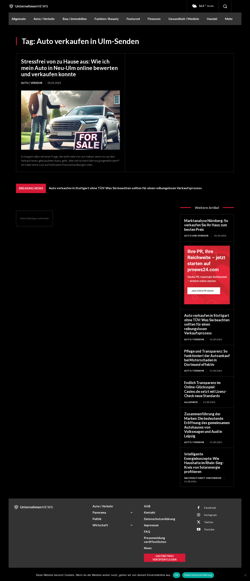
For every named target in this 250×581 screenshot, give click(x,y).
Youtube (209, 529)
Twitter (208, 522)
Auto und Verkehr (196, 235)
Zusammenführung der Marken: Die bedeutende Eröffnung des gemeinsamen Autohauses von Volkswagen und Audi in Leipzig (207, 425)
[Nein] (245, 575)
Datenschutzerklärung (198, 575)
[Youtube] (198, 529)
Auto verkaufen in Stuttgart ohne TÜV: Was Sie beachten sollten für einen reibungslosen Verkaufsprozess (125, 188)
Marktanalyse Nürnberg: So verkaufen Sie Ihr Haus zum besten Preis (206, 225)
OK (177, 575)
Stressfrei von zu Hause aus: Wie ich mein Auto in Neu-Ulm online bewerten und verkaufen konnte (69, 67)
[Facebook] (198, 507)
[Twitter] (198, 522)
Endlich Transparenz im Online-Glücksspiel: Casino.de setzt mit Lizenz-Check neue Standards (205, 389)
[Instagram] (198, 515)
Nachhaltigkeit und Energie (202, 477)
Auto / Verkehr (31, 82)
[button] (225, 6)
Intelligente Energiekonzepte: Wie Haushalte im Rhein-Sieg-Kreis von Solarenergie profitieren (204, 463)
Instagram (210, 515)
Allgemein (190, 402)
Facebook (210, 507)
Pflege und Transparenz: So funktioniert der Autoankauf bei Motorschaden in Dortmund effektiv (207, 358)
